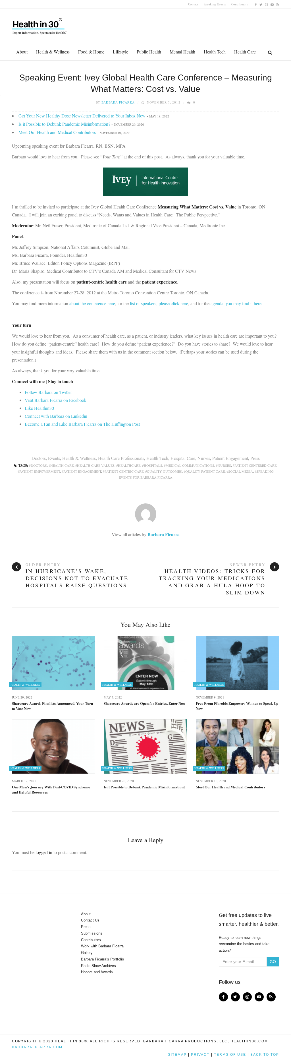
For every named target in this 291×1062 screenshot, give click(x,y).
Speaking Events (215, 4)
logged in (44, 852)
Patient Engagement (230, 458)
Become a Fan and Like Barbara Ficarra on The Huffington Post (82, 424)
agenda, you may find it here (236, 303)
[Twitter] (260, 4)
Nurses (204, 458)
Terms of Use (230, 1055)
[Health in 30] (40, 24)
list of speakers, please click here (159, 303)
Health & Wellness (53, 52)
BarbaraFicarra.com (37, 1047)
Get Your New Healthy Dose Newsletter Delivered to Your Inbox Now (82, 116)
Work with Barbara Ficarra (102, 946)
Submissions (91, 933)
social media (240, 471)
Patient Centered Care (255, 465)
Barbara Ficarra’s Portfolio (102, 959)
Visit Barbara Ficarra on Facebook (55, 400)
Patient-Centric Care (124, 471)
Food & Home (91, 52)
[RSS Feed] (278, 4)
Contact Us (90, 920)
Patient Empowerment (39, 471)
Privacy (200, 1055)
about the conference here (92, 303)
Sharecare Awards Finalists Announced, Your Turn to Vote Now (52, 706)
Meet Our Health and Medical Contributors (57, 132)
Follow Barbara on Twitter (48, 392)
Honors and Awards (97, 972)
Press (255, 458)
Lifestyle (120, 52)
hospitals (153, 465)
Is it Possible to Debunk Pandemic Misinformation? (64, 124)
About (22, 52)
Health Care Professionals (121, 458)
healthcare (129, 465)
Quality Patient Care (205, 471)
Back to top (264, 1055)
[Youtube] (272, 4)
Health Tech (215, 52)
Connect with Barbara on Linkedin (56, 416)
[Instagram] (266, 4)
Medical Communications (190, 465)
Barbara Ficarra (118, 102)
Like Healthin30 (39, 408)
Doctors (39, 458)
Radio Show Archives (98, 966)
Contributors (239, 4)
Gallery (87, 953)
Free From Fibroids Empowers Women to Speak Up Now (237, 706)
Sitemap (177, 1055)
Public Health (149, 52)
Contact (193, 4)
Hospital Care (183, 458)
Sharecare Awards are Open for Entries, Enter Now (144, 703)
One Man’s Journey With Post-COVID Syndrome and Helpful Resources (51, 789)
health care (62, 465)
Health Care (245, 52)
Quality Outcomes (164, 471)
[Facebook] (256, 4)
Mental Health (182, 52)
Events (54, 458)
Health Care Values (96, 465)
